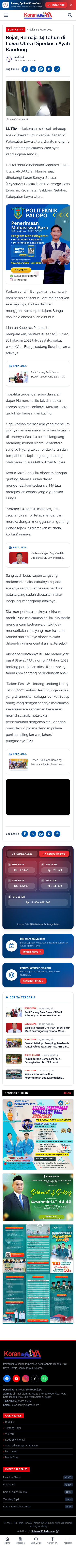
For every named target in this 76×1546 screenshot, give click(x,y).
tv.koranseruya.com (32, 938)
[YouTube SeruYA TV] (16, 1378)
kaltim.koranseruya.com (35, 968)
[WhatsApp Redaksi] (44, 1378)
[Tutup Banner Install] (71, 4)
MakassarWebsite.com (43, 1531)
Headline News (11, 1477)
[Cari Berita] (70, 15)
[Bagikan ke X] (33, 69)
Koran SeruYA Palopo (15, 1492)
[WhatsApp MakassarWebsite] (57, 1531)
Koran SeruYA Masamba (16, 1506)
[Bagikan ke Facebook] (24, 69)
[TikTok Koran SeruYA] (35, 1378)
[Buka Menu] (6, 15)
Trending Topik (11, 1499)
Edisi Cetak (15, 29)
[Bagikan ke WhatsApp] (41, 69)
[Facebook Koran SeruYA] (7, 1378)
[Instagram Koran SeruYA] (25, 1378)
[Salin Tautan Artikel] (57, 69)
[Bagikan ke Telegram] (49, 69)
